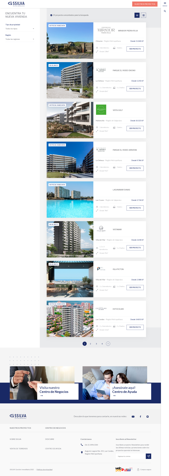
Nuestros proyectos (145, 4)
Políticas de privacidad (44, 469)
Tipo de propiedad (12, 24)
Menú (165, 4)
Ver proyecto (135, 49)
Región (8, 35)
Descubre (49, 439)
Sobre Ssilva (15, 439)
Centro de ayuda (53, 449)
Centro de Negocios (55, 428)
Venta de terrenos (19, 449)
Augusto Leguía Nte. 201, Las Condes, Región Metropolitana (97, 452)
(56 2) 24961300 (89, 444)
